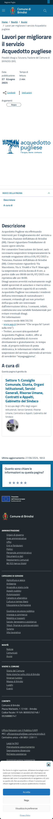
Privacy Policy (25, 815)
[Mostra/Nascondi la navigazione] (3, 10)
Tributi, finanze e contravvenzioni (22, 625)
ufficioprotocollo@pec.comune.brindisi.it (26, 734)
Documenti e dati (14, 556)
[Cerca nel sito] (45, 10)
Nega (26, 800)
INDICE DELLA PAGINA (12, 193)
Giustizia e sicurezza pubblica (20, 611)
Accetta (26, 792)
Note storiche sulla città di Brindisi (23, 674)
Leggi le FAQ (12, 743)
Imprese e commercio (16, 614)
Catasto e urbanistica (16, 598)
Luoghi (9, 685)
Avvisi (9, 656)
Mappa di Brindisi (14, 681)
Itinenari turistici (14, 678)
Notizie (9, 649)
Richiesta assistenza (16, 754)
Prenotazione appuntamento (20, 747)
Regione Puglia (9, 2)
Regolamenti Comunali (17, 559)
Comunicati (11, 652)
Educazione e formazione (18, 605)
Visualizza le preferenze (26, 808)
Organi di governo (15, 535)
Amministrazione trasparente (20, 760)
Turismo (10, 629)
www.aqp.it (10, 324)
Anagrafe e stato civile (17, 587)
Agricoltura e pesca (15, 580)
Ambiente (11, 583)
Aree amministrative (16, 538)
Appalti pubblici (13, 591)
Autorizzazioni (13, 594)
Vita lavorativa (13, 632)
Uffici (8, 542)
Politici (9, 549)
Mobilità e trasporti (15, 618)
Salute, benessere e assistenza (21, 621)
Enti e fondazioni (14, 545)
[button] (48, 764)
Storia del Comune (15, 670)
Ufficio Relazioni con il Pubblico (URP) (20, 730)
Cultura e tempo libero (17, 601)
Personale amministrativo (19, 552)
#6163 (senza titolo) (16, 563)
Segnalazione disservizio (18, 750)
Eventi (9, 688)
